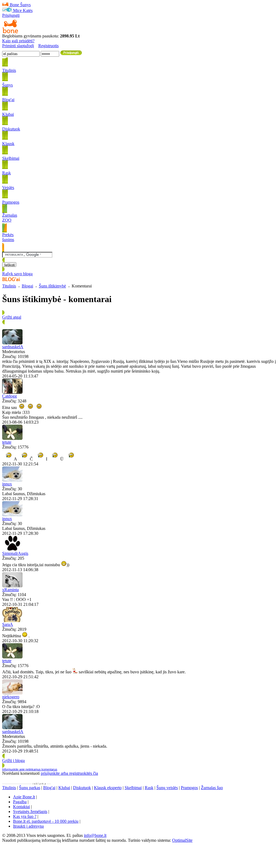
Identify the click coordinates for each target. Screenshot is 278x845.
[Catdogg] (12, 392)
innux (7, 484)
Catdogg (9, 396)
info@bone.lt (95, 835)
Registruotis (48, 45)
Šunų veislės (167, 787)
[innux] (12, 480)
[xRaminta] (12, 586)
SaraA (7, 624)
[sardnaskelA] (12, 343)
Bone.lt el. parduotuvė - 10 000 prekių (45, 821)
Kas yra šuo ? (24, 816)
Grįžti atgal (11, 317)
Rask (149, 787)
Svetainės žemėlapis (30, 811)
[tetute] (12, 438)
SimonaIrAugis (15, 553)
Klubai (64, 787)
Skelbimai (133, 787)
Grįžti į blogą (13, 760)
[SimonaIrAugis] (12, 549)
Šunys (25, 4)
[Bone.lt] (10, 32)
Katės (28, 10)
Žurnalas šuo (212, 787)
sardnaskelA (12, 346)
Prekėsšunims (8, 237)
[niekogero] (12, 693)
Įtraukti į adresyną (28, 826)
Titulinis (9, 286)
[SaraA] (12, 620)
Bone (14, 4)
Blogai (27, 286)
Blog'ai (49, 787)
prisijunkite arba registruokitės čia (69, 773)
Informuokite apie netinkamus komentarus (29, 769)
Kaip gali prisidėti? (18, 41)
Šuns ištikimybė (52, 286)
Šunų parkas (29, 787)
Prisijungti (11, 15)
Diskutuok (82, 787)
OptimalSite (182, 840)
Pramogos (189, 787)
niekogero (10, 696)
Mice (17, 10)
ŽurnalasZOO (9, 217)
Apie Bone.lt (24, 797)
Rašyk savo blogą (17, 273)
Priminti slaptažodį (18, 45)
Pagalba (20, 801)
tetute (6, 442)
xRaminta (10, 589)
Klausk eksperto (108, 787)
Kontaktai (21, 806)
